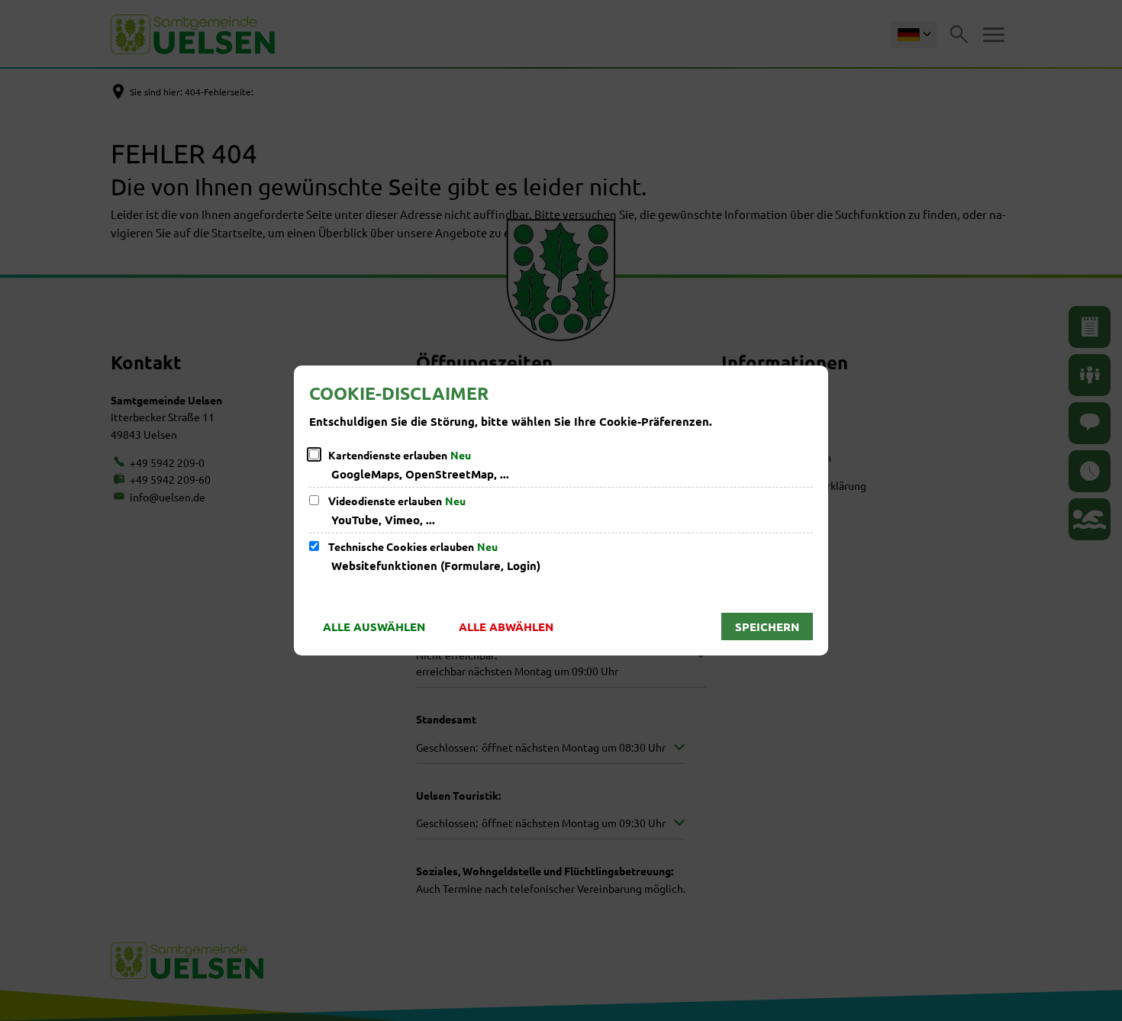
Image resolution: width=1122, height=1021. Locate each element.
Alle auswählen (374, 626)
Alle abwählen (506, 626)
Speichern (767, 626)
